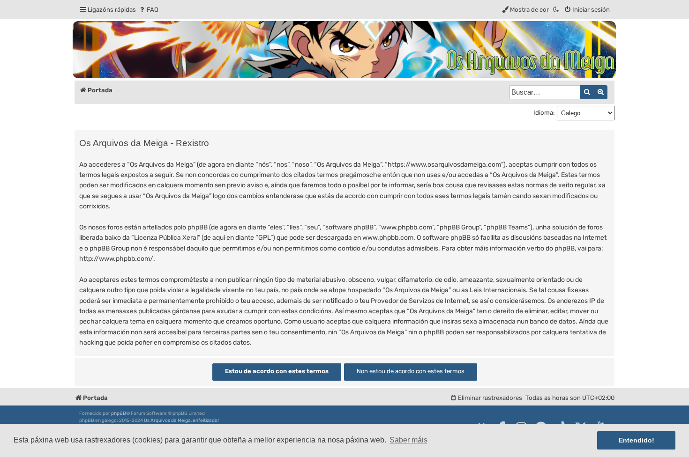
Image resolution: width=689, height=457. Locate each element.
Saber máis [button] (408, 440)
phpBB (118, 413)
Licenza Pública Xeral (166, 238)
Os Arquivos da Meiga (167, 420)
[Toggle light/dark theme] (556, 9)
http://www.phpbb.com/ (116, 259)
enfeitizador (206, 420)
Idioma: (543, 112)
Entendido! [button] (636, 440)
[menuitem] (148, 9)
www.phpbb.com (387, 238)
